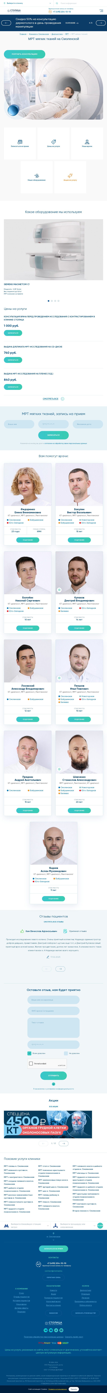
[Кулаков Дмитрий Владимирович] (79, 572)
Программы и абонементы (86, 1301)
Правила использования (57, 1389)
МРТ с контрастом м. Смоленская (19, 1177)
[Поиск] (58, 3)
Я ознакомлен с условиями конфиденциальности (53, 1089)
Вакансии (53, 1313)
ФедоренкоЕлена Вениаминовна (28, 511)
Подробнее (28, 540)
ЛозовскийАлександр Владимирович (27, 687)
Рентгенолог (42, 515)
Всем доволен (39, 1053)
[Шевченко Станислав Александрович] (79, 752)
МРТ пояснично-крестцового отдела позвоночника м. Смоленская (51, 1173)
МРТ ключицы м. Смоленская (86, 1173)
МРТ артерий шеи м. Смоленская (53, 1187)
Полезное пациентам (53, 1298)
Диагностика (85, 1290)
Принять (74, 1389)
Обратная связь (54, 1277)
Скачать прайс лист (74, 1337)
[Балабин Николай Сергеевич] (27, 572)
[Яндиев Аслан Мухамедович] (53, 843)
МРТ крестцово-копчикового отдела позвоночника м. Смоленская (86, 1197)
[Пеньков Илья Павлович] (79, 661)
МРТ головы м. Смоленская (16, 1166)
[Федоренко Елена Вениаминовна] (27, 484)
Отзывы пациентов (21, 1297)
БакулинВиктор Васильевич (79, 511)
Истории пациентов (21, 1301)
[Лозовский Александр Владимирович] (27, 661)
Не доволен (74, 1053)
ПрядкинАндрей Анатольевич (28, 778)
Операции (85, 1294)
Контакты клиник (53, 1305)
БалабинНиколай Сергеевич (27, 599)
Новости (53, 1290)
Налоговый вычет (53, 1301)
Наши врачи (21, 1304)
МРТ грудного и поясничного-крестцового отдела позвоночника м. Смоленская (86, 1180)
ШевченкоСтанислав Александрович (79, 778)
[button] (27, 3)
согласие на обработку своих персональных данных (65, 443)
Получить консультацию (24, 54)
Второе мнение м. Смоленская (86, 1211)
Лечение (85, 1298)
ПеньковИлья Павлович (79, 687)
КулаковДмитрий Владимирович (79, 599)
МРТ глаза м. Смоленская (49, 1202)
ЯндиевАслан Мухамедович (53, 869)
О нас (21, 1293)
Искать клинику (100, 1225)
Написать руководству (85, 1313)
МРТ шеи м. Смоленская (49, 1191)
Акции (53, 1294)
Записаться (13, 333)
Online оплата (85, 1305)
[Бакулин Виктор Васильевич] (79, 484)
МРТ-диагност (28, 515)
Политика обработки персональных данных (44, 1337)
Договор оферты (21, 1308)
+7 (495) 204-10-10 (56, 1263)
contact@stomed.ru (53, 1271)
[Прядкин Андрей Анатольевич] (27, 752)
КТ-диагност (14, 515)
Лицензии (21, 1312)
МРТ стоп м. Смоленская (49, 1166)
